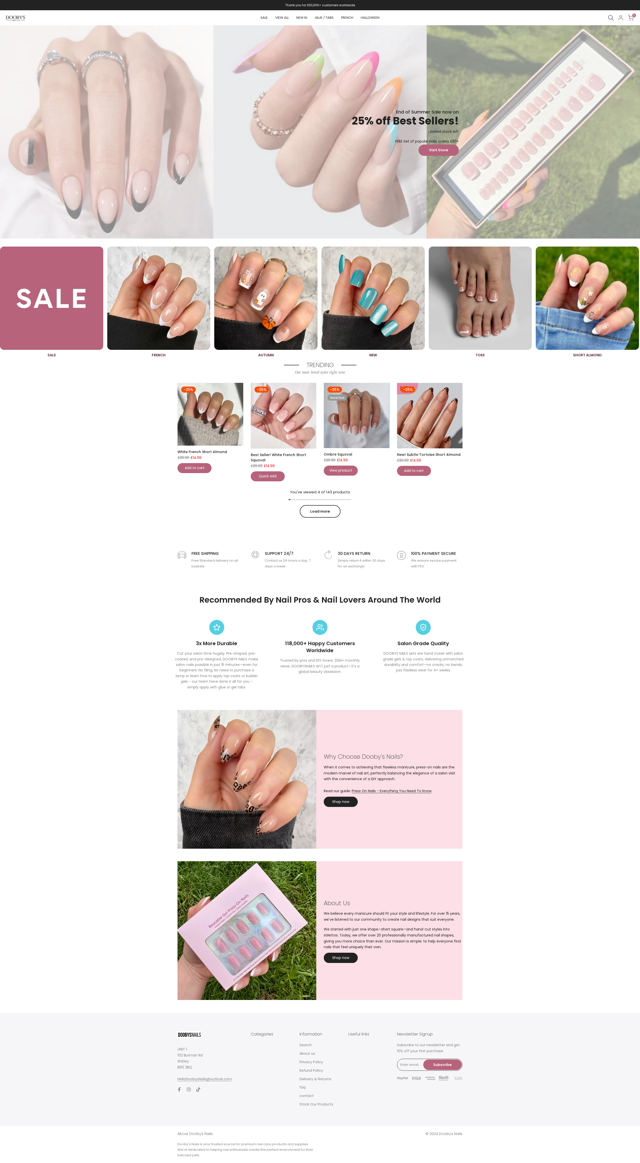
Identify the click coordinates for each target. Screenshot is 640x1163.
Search (306, 1044)
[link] (320, 132)
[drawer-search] (611, 18)
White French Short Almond (202, 451)
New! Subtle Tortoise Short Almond (428, 454)
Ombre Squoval (338, 454)
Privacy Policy (311, 1061)
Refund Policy (311, 1070)
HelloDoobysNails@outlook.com (205, 1078)
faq (303, 1087)
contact (307, 1095)
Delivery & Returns (315, 1078)
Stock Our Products (316, 1104)
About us (307, 1053)
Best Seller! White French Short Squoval (278, 457)
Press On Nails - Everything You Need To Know (392, 790)
